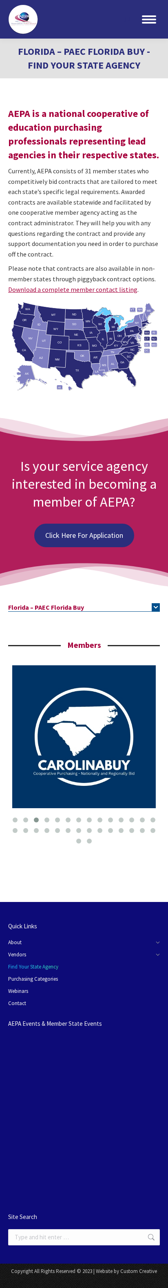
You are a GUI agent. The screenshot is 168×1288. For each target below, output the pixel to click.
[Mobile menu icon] (149, 19)
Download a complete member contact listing (72, 289)
